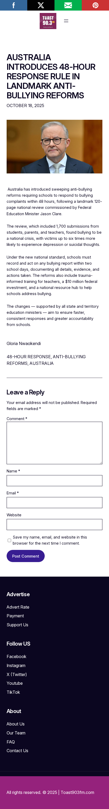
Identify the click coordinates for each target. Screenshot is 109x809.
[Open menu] (66, 21)
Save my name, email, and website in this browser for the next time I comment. (50, 540)
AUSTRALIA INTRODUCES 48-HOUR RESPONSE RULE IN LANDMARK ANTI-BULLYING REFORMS (51, 76)
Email (13, 493)
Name (13, 471)
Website (14, 515)
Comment (17, 418)
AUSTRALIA (42, 363)
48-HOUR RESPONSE (29, 356)
